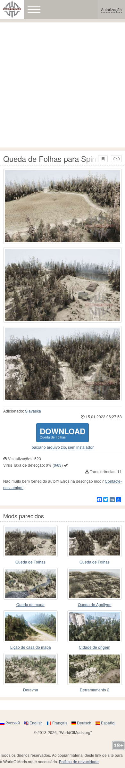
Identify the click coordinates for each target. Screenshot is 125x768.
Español (108, 722)
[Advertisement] (62, 84)
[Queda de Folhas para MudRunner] (30, 541)
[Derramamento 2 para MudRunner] (94, 669)
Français (59, 722)
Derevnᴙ (30, 689)
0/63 (58, 465)
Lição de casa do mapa (30, 647)
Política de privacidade (79, 761)
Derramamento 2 (94, 689)
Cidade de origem (94, 647)
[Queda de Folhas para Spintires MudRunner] (62, 206)
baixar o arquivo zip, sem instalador (63, 447)
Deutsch (84, 722)
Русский (12, 722)
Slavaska (33, 410)
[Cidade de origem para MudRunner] (94, 626)
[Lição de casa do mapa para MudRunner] (30, 626)
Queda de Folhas (30, 561)
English (36, 722)
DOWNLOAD (62, 432)
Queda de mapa (30, 604)
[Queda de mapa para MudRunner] (30, 584)
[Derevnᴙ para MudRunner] (30, 669)
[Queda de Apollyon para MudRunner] (94, 584)
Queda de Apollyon (95, 604)
